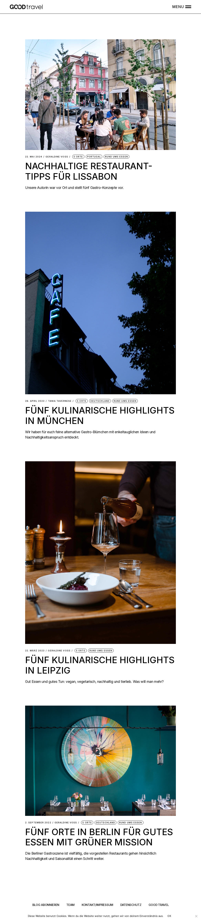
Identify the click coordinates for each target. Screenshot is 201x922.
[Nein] (196, 916)
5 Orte (78, 156)
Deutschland (100, 401)
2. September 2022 (38, 823)
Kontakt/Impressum (97, 905)
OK (169, 915)
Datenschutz (131, 905)
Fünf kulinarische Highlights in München (100, 415)
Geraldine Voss (57, 157)
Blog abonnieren (45, 905)
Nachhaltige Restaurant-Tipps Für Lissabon (88, 171)
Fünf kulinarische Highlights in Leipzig (100, 665)
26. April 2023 (35, 401)
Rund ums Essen (116, 156)
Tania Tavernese (60, 401)
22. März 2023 (35, 651)
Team (70, 905)
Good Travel (159, 905)
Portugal (94, 156)
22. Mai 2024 (33, 157)
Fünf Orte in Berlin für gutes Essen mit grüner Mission (99, 837)
